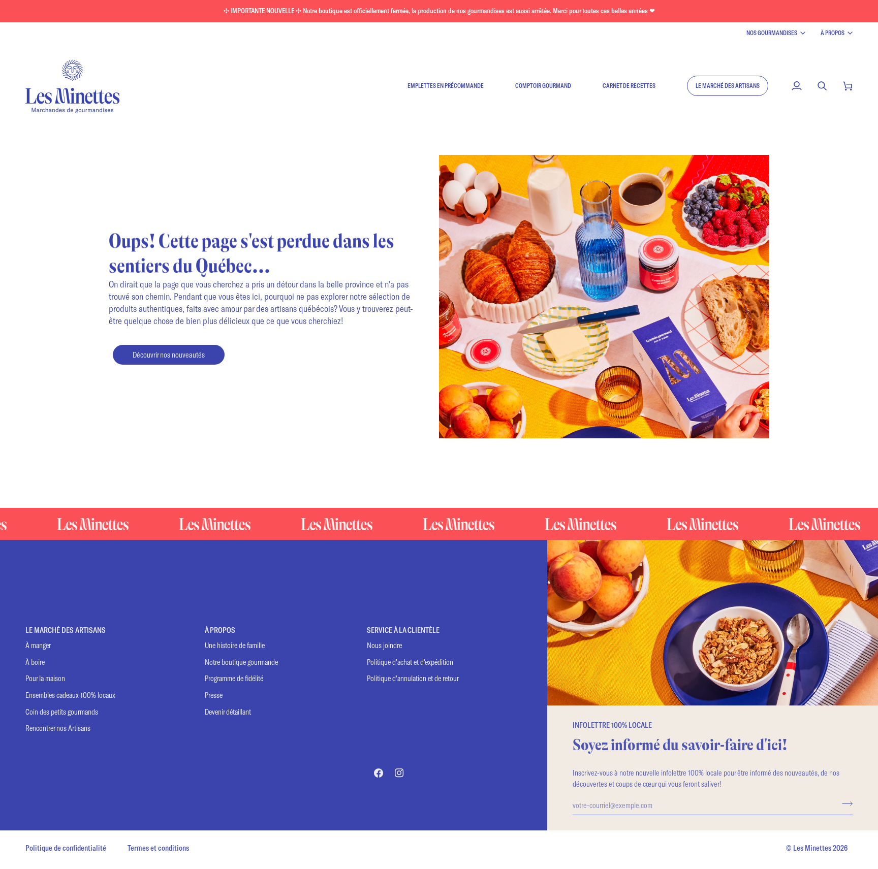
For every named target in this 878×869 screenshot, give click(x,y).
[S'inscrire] (844, 803)
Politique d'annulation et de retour (413, 678)
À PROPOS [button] (220, 630)
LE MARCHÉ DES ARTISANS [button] (65, 630)
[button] (727, 85)
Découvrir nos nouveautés (169, 354)
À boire (35, 662)
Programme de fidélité (234, 678)
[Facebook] (378, 773)
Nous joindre (384, 645)
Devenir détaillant (228, 711)
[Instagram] (399, 773)
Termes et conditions (158, 848)
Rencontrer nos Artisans (57, 728)
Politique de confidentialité (65, 848)
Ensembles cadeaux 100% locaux (70, 695)
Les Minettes (812, 848)
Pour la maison (45, 678)
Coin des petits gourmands (61, 711)
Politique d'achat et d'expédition (410, 662)
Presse (214, 695)
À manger (38, 645)
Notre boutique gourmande (241, 662)
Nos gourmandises (771, 32)
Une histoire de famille (235, 645)
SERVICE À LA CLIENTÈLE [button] (403, 630)
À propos (832, 32)
